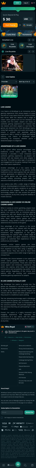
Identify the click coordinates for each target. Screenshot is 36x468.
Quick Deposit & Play (11, 15)
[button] (33, 3)
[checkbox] (2, 417)
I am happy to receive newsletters (14, 417)
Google (29, 25)
